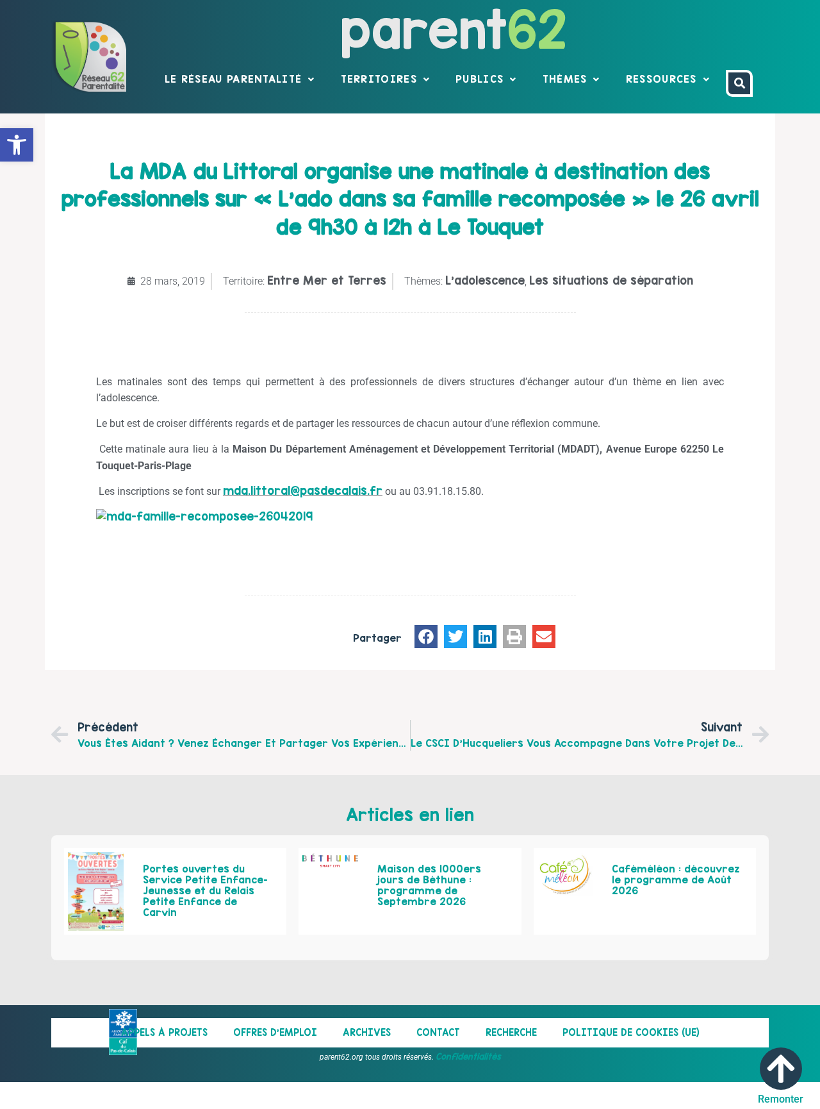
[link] (16, 145)
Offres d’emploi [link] (275, 1032)
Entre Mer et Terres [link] (326, 280)
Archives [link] (367, 1032)
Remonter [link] (780, 1099)
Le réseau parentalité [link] (233, 79)
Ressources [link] (661, 79)
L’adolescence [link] (485, 280)
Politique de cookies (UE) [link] (631, 1032)
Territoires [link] (379, 79)
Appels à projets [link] (164, 1032)
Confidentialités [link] (468, 1056)
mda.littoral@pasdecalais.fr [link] (302, 490)
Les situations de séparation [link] (611, 280)
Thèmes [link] (565, 79)
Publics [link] (479, 79)
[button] (426, 636)
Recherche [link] (511, 1032)
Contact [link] (438, 1032)
